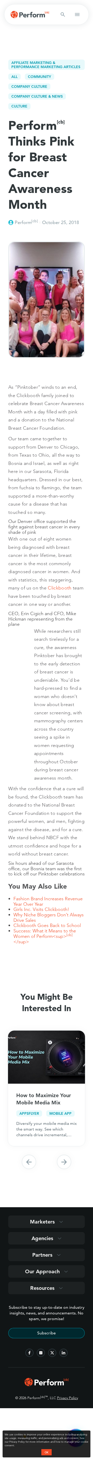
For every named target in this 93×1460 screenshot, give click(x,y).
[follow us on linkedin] (63, 1353)
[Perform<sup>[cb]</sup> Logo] (46, 1384)
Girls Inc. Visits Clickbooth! (41, 909)
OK (46, 1452)
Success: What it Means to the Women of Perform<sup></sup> (44, 936)
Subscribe (46, 1332)
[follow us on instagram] (41, 1353)
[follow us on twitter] (52, 1353)
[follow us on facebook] (29, 1353)
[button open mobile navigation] (77, 14)
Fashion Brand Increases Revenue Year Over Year (48, 901)
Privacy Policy (67, 1398)
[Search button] (63, 14)
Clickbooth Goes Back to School (47, 925)
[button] (29, 1162)
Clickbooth (59, 588)
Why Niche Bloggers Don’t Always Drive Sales (48, 917)
